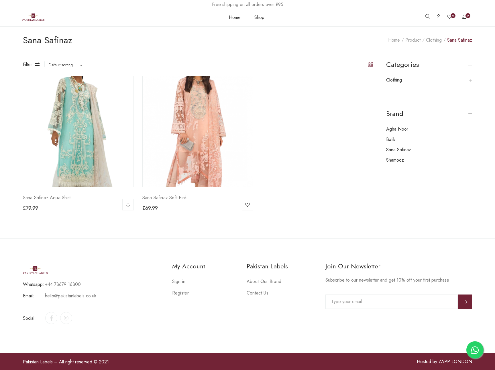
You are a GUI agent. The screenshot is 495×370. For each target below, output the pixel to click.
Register (180, 293)
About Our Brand (264, 281)
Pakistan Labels (38, 362)
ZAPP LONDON (455, 361)
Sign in (179, 281)
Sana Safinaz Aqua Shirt (46, 197)
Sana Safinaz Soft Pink (164, 197)
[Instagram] (66, 318)
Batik (390, 139)
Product (413, 40)
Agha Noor (397, 129)
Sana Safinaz (398, 149)
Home (235, 17)
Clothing (434, 40)
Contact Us (257, 293)
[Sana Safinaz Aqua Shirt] (78, 131)
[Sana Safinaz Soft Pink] (198, 131)
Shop (259, 17)
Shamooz (395, 160)
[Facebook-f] (51, 318)
